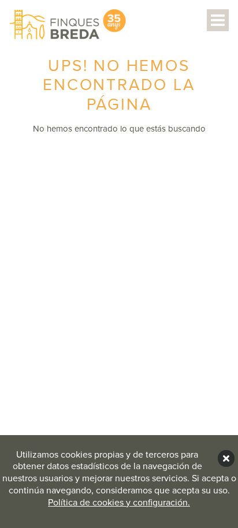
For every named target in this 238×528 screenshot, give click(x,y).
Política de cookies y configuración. (119, 502)
